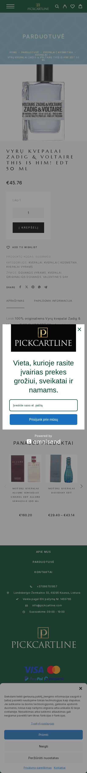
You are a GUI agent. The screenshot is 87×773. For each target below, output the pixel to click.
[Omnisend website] (43, 439)
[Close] (79, 329)
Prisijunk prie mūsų (43, 419)
